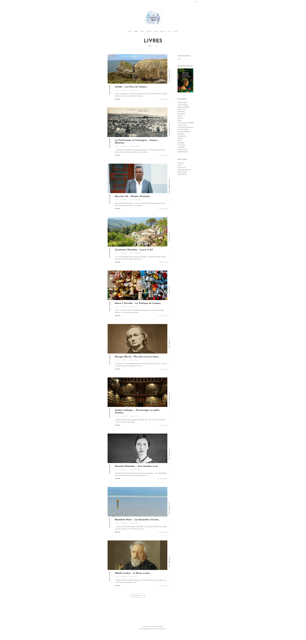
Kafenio (179, 120)
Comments (124, 90)
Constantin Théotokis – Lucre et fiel (134, 250)
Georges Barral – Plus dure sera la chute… (137, 357)
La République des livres (184, 169)
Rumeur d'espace (182, 172)
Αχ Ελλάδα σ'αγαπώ (183, 151)
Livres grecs (137, 146)
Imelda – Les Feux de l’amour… (131, 87)
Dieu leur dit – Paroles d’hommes (132, 196)
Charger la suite (137, 595)
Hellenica (180, 116)
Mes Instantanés (182, 136)
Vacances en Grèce (183, 149)
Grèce (130, 31)
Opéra (142, 31)
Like (117, 90)
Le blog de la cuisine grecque (185, 127)
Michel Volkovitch (182, 174)
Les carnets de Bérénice (184, 131)
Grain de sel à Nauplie (183, 107)
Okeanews (180, 138)
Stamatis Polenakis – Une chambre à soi (136, 466)
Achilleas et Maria (182, 102)
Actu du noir (181, 163)
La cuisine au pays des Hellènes (186, 122)
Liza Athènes (181, 133)
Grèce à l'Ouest (182, 109)
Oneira (179, 140)
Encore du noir (181, 167)
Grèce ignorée (181, 113)
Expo (169, 31)
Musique (162, 31)
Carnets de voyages (183, 104)
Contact (175, 31)
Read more (117, 99)
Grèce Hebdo (181, 111)
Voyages (148, 31)
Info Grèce (180, 118)
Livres (136, 31)
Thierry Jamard (181, 145)
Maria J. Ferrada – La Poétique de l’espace (138, 303)
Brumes (180, 165)
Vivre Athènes (181, 147)
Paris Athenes (181, 142)
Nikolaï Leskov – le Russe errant (132, 573)
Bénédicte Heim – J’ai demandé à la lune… (137, 520)
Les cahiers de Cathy (183, 129)
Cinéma (156, 31)
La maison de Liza (182, 125)
